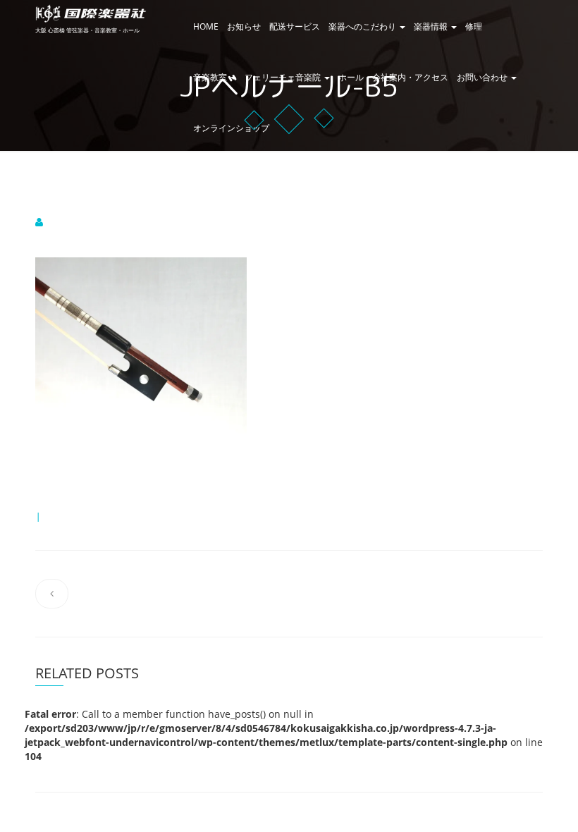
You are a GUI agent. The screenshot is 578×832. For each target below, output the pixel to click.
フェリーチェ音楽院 (284, 77)
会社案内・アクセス (410, 77)
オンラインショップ (231, 128)
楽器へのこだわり (363, 26)
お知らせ (244, 26)
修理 (473, 26)
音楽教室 (211, 77)
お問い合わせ (483, 77)
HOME (206, 26)
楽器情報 (432, 26)
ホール (351, 77)
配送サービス (294, 26)
